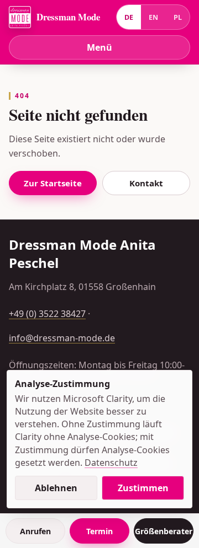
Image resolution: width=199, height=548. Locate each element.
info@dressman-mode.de (62, 338)
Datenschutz (111, 462)
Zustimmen (143, 488)
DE (128, 17)
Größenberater (163, 531)
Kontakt (146, 183)
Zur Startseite (53, 183)
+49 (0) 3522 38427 (47, 314)
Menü (99, 47)
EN (153, 17)
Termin (99, 531)
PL (178, 17)
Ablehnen (56, 488)
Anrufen (35, 531)
